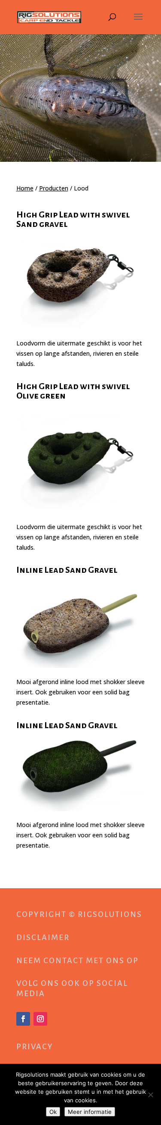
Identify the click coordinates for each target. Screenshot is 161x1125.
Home (24, 188)
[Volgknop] (23, 1019)
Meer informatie (90, 1111)
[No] (150, 1094)
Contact (63, 960)
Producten (53, 188)
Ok (53, 1111)
